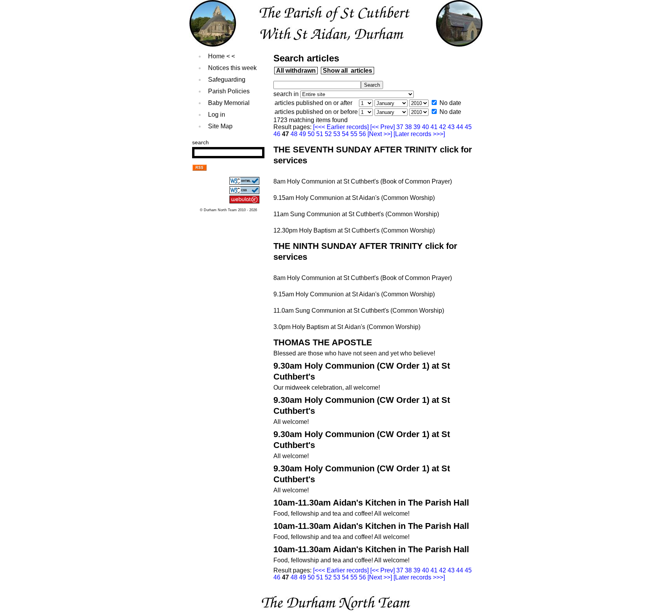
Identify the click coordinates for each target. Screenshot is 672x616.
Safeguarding (226, 79)
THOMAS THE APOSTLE (322, 342)
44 (460, 127)
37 (400, 127)
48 (294, 134)
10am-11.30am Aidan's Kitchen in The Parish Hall (371, 503)
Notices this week (232, 68)
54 (346, 134)
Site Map (220, 126)
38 (409, 127)
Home (216, 56)
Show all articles (347, 70)
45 (468, 127)
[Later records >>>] (418, 134)
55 (354, 134)
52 (329, 134)
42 (443, 127)
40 (426, 127)
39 (417, 127)
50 (312, 134)
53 (337, 134)
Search (200, 142)
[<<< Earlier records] (341, 127)
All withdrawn (296, 70)
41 (434, 127)
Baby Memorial (229, 103)
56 (363, 134)
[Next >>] (380, 134)
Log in (216, 114)
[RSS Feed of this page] (199, 168)
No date (450, 103)
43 (452, 127)
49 (303, 134)
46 (277, 134)
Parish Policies (229, 91)
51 (320, 134)
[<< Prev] (383, 127)
